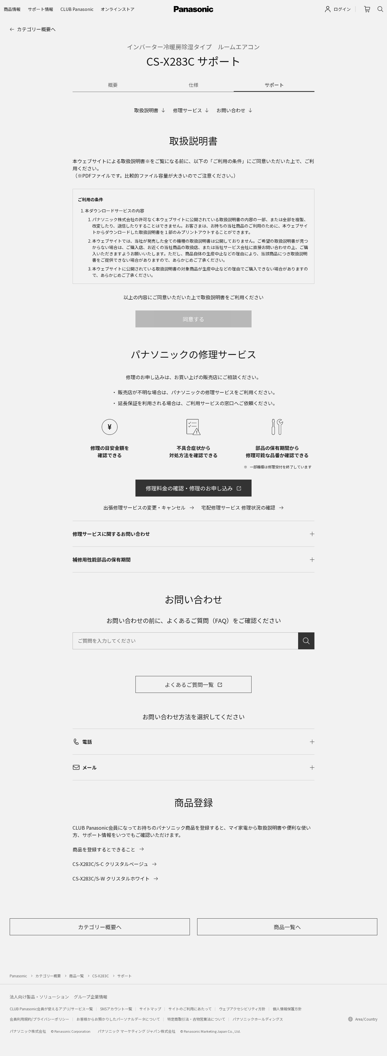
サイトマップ (150, 1008)
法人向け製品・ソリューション (39, 997)
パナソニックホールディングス (258, 1019)
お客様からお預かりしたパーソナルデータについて (118, 1019)
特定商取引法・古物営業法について (196, 1019)
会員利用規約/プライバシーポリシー (39, 1019)
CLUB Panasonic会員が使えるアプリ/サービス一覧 (51, 1008)
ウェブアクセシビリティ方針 (242, 1008)
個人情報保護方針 (287, 1008)
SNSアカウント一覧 (116, 1008)
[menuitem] (12, 9)
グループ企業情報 (90, 997)
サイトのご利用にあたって (190, 1008)
